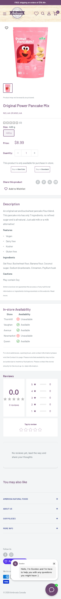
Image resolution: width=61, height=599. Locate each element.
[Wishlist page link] (36, 13)
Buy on (18, 169)
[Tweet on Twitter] (50, 182)
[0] (55, 13)
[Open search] (43, 13)
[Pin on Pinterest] (44, 182)
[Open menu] (4, 14)
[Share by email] (55, 182)
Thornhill (8, 319)
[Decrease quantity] (18, 153)
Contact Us (14, 357)
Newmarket (9, 335)
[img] (10, 123)
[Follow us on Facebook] (5, 554)
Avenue (7, 330)
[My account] (49, 13)
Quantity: (8, 153)
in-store (49, 163)
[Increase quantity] (34, 153)
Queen (7, 341)
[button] (42, 384)
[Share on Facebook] (38, 182)
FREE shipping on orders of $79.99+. (30, 2)
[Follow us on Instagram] (11, 554)
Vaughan (8, 324)
